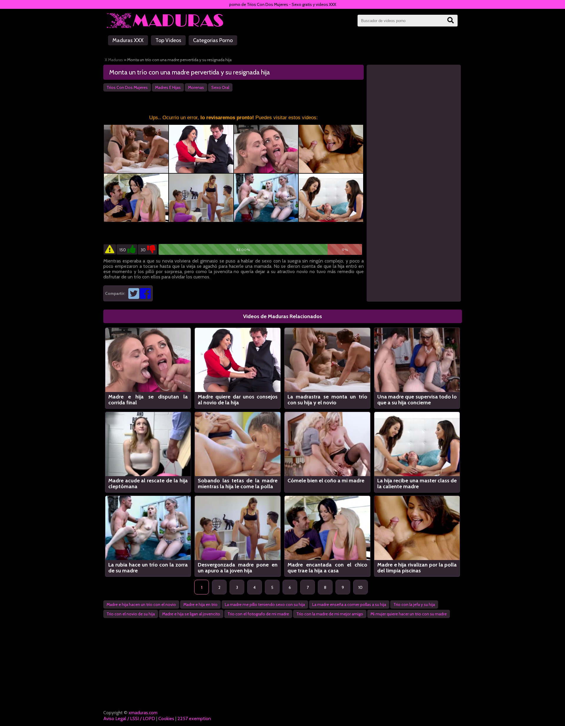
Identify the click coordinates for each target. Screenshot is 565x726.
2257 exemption (194, 718)
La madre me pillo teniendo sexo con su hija (265, 604)
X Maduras (114, 59)
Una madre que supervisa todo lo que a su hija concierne (417, 400)
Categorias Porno (213, 40)
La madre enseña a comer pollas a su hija (349, 604)
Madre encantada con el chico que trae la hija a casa (327, 568)
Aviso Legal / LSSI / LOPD (129, 718)
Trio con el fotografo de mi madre (258, 614)
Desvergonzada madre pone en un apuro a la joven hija (237, 568)
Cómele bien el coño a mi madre (326, 481)
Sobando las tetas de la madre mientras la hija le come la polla (237, 483)
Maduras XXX (128, 40)
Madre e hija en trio (200, 604)
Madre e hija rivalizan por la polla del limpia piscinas (417, 568)
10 (360, 587)
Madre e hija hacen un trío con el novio (141, 604)
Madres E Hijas (168, 87)
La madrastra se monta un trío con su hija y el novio (327, 400)
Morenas (196, 87)
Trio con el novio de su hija (131, 614)
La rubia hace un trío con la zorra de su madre (148, 568)
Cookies (166, 718)
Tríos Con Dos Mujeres (127, 87)
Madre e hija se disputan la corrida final (148, 400)
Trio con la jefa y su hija (414, 604)
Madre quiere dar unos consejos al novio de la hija (237, 400)
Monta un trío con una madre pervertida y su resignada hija (189, 72)
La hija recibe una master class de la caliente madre (417, 483)
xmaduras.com (143, 712)
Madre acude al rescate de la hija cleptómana (148, 483)
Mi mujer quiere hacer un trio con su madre (408, 614)
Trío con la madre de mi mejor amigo (329, 614)
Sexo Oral (220, 87)
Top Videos (168, 40)
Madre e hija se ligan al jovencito (191, 614)
